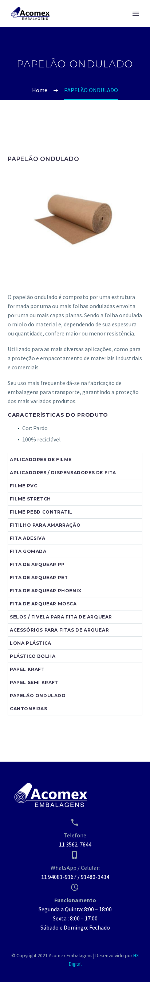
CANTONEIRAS (28, 708)
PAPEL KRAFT (27, 669)
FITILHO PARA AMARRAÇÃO (45, 525)
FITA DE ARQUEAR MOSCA (43, 603)
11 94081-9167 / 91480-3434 (75, 876)
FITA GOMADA (28, 551)
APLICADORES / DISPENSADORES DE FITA (63, 472)
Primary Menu (135, 13)
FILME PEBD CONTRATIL (41, 512)
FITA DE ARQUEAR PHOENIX (46, 590)
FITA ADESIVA (27, 538)
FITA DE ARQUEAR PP (37, 564)
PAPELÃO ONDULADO (38, 695)
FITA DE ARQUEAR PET (39, 577)
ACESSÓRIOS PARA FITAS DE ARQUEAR (59, 630)
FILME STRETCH (30, 499)
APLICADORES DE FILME (41, 459)
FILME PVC (23, 485)
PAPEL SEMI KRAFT (34, 682)
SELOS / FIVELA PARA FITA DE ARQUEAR (61, 617)
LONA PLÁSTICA (30, 643)
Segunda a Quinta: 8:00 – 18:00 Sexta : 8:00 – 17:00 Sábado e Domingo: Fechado (75, 918)
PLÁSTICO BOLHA (32, 656)
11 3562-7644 (75, 844)
